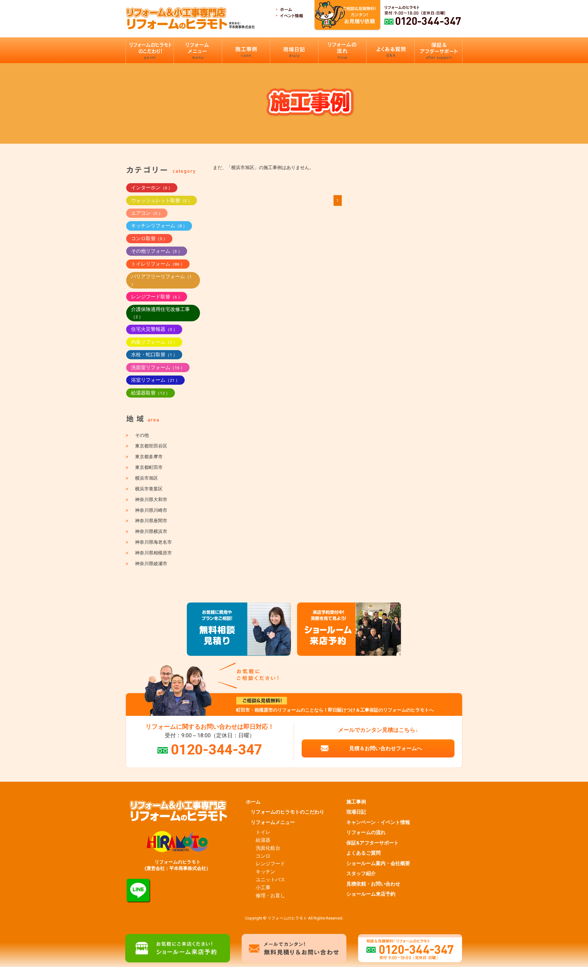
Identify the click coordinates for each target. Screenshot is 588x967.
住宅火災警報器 (154, 329)
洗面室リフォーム (158, 367)
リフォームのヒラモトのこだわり (287, 812)
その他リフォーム (156, 251)
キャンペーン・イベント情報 (378, 822)
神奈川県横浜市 (151, 531)
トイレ (263, 832)
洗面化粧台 (268, 848)
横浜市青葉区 (149, 489)
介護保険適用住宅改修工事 (160, 312)
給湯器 (263, 840)
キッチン (265, 871)
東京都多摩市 (149, 456)
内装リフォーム (154, 342)
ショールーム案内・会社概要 (378, 863)
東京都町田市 (149, 467)
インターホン (151, 188)
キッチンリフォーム (159, 226)
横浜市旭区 (146, 478)
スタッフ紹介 (361, 873)
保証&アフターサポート (372, 843)
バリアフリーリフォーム (161, 280)
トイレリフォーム (158, 264)
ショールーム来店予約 (370, 894)
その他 (142, 435)
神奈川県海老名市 (153, 542)
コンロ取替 (149, 238)
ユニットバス (270, 879)
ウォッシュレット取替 (161, 200)
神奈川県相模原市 (153, 553)
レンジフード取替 (156, 297)
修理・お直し (270, 895)
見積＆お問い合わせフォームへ (385, 748)
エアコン (147, 213)
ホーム (253, 802)
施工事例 (356, 802)
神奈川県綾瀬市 (151, 563)
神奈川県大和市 (151, 499)
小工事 (263, 887)
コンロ (263, 856)
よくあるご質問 (363, 853)
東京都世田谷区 (151, 446)
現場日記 (356, 812)
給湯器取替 (150, 393)
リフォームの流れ (366, 832)
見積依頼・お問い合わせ (373, 884)
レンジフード (270, 864)
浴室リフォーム (155, 380)
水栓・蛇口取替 (154, 354)
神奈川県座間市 (151, 520)
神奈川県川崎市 (151, 510)
